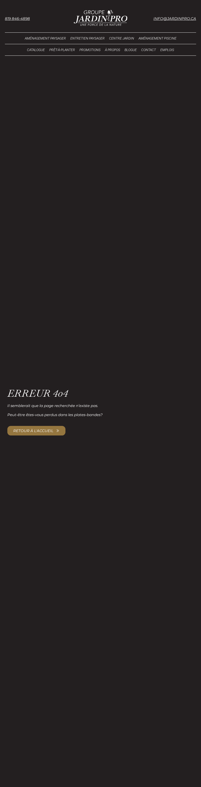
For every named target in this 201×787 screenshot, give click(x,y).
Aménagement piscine (157, 38)
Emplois (167, 50)
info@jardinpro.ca (174, 18)
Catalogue (36, 50)
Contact (148, 50)
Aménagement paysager (45, 38)
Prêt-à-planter (62, 50)
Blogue (131, 50)
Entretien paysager (87, 38)
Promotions (89, 50)
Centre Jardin (121, 38)
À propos (112, 50)
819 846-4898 (17, 18)
